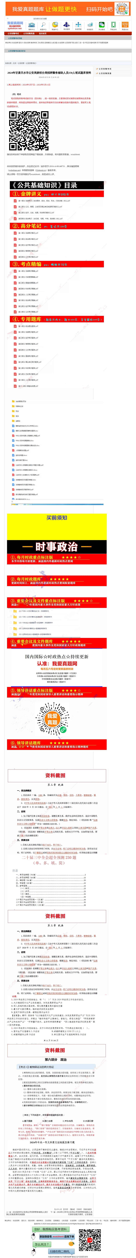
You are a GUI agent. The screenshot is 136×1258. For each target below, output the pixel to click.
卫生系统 (41, 43)
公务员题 (54, 43)
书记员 (87, 43)
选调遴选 (47, 43)
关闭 (79, 1209)
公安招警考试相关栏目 (17, 51)
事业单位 (8, 43)
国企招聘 (27, 43)
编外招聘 (93, 43)
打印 (65, 1209)
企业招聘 (61, 43)
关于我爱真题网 (102, 43)
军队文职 (74, 43)
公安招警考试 (31, 63)
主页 (14, 63)
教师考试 (34, 43)
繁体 (72, 1209)
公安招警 (68, 43)
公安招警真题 (105, 73)
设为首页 (36, 19)
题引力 (21, 43)
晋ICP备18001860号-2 (94, 1224)
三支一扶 (81, 43)
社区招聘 (15, 43)
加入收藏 (43, 19)
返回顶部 (87, 1209)
